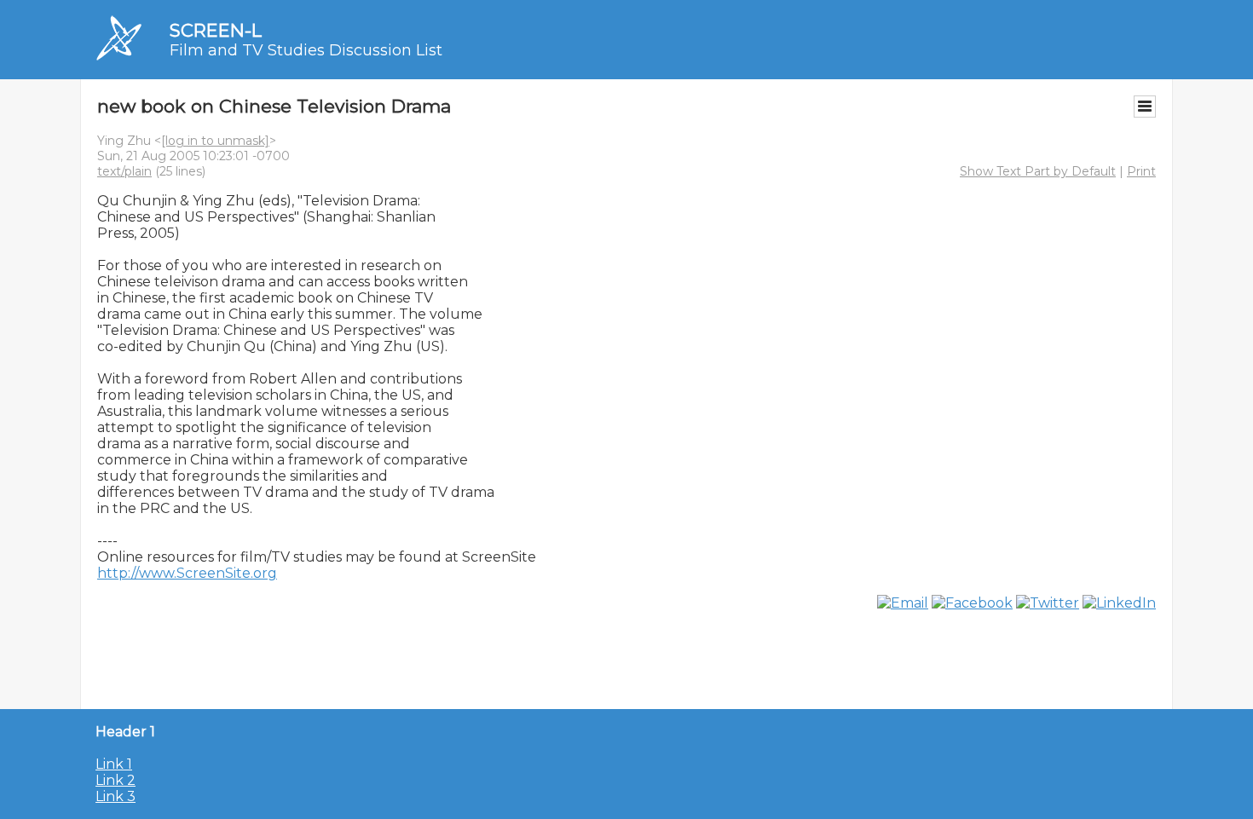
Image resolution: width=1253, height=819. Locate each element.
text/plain (124, 171)
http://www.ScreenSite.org (187, 573)
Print (1141, 171)
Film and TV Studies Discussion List (306, 50)
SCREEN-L (216, 30)
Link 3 (115, 796)
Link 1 (113, 764)
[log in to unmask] (215, 140)
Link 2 (115, 780)
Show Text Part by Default (1038, 171)
